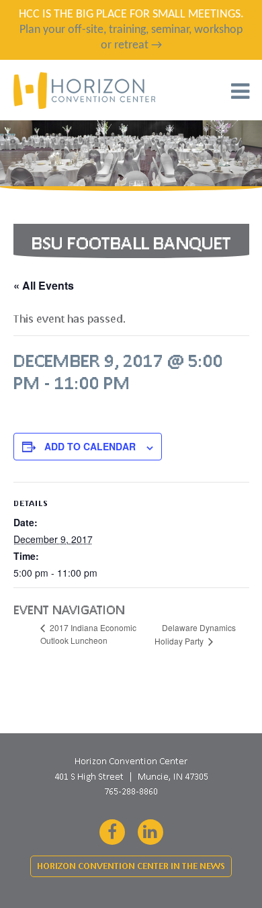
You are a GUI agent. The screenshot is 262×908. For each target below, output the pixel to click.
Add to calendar (90, 446)
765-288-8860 (131, 791)
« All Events (43, 285)
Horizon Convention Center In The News (131, 866)
